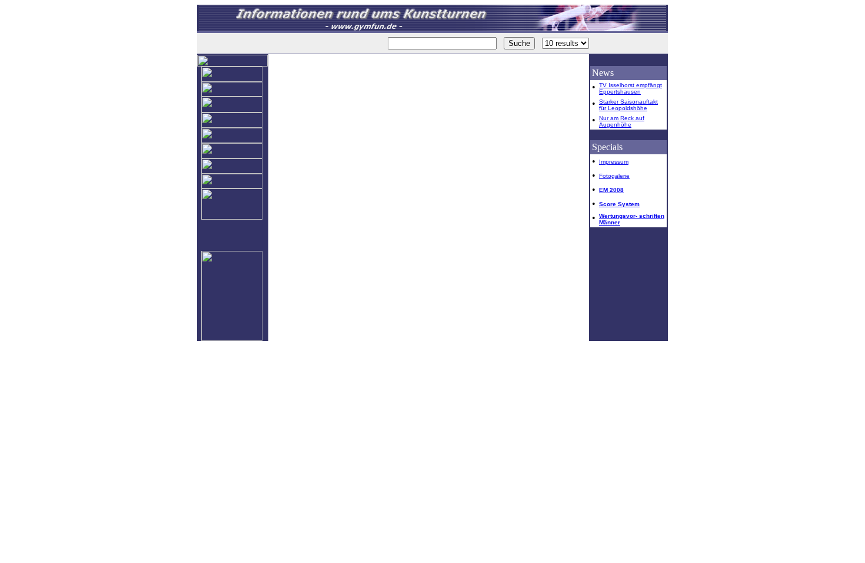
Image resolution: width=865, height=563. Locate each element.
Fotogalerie (614, 176)
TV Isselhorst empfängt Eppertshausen (630, 88)
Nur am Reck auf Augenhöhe (621, 121)
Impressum (613, 161)
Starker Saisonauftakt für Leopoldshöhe (628, 104)
